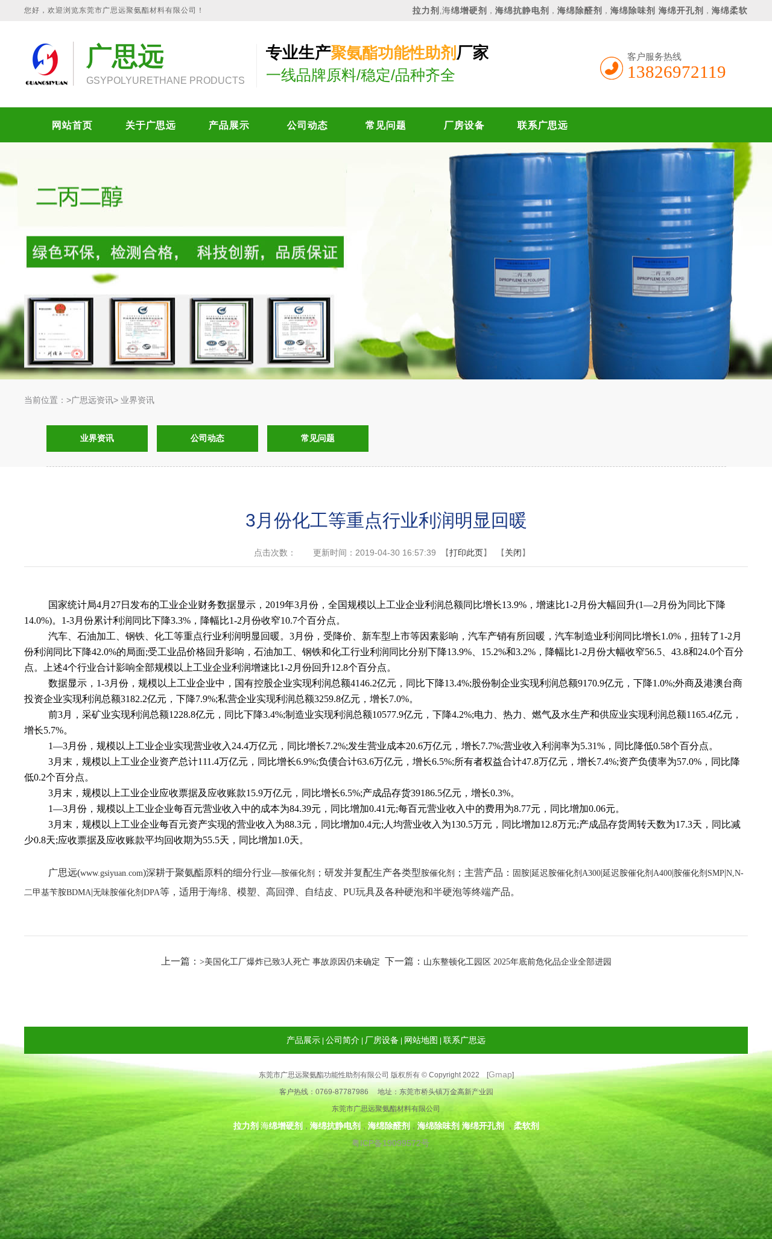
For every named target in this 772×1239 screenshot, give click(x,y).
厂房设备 (464, 125)
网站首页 (72, 125)
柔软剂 (526, 1125)
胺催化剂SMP (699, 873)
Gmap (500, 1074)
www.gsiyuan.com (111, 873)
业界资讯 (97, 438)
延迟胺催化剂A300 (566, 873)
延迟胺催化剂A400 (637, 873)
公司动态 (307, 125)
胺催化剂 (298, 873)
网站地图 (421, 1040)
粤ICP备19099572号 (386, 1143)
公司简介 (342, 1040)
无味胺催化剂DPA (126, 892)
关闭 (513, 552)
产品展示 (229, 125)
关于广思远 (150, 125)
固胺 (521, 873)
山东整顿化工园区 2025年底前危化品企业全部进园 (517, 961)
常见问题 (385, 125)
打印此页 (466, 552)
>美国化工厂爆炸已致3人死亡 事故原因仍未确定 (290, 961)
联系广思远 (542, 125)
